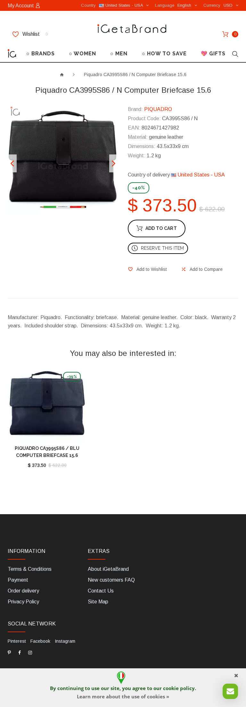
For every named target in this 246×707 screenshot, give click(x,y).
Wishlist (34, 34)
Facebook (40, 641)
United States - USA (200, 174)
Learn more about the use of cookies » (123, 696)
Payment (18, 580)
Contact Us (101, 590)
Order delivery (23, 590)
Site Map (98, 601)
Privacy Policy (23, 601)
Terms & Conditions (30, 569)
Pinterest (17, 641)
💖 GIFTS (213, 54)
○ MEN (118, 54)
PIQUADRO (158, 109)
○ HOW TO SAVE (164, 54)
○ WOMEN (82, 54)
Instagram (65, 641)
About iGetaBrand (108, 569)
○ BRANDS (40, 54)
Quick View (47, 407)
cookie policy (179, 688)
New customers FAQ (111, 580)
